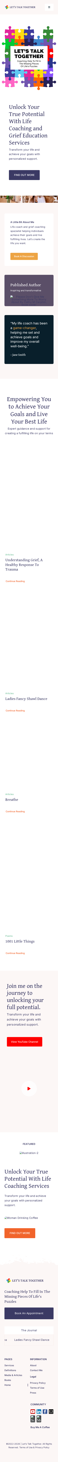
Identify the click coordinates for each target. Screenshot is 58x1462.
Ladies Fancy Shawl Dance (26, 698)
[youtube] (32, 1411)
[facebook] (45, 1411)
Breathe (11, 799)
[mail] (51, 1411)
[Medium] (39, 1418)
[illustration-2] (29, 1153)
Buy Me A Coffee (40, 1427)
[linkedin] (39, 1411)
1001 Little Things (20, 941)
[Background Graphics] (25, 1278)
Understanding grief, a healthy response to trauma (24, 564)
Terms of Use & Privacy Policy (34, 1447)
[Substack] (32, 1418)
